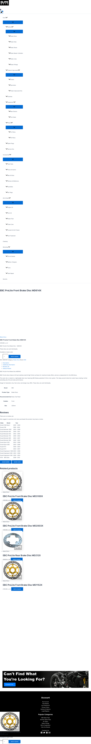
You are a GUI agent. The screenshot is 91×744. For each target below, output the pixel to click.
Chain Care (11, 224)
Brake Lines (13, 59)
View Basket (45, 703)
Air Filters (12, 132)
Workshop (5, 247)
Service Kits (11, 149)
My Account (45, 701)
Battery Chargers (12, 262)
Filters (9, 123)
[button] (7, 18)
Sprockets (13, 85)
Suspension (11, 102)
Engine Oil (10, 207)
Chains (12, 79)
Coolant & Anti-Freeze (13, 230)
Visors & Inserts (12, 169)
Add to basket (14, 356)
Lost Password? (45, 705)
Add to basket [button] (17, 500)
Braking (10, 27)
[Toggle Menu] (13, 22)
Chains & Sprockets (13, 70)
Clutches (10, 96)
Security (5, 279)
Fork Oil (10, 213)
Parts (4, 17)
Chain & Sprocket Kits (16, 91)
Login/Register (45, 711)
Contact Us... (9, 684)
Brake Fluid (11, 218)
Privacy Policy (45, 707)
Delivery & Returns (45, 709)
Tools (9, 267)
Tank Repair (11, 273)
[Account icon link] (0, 10)
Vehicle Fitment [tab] (7, 368)
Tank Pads (10, 164)
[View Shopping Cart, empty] (1, 12)
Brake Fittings (14, 64)
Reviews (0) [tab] (6, 366)
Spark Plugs (11, 143)
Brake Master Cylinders (16, 53)
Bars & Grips (11, 175)
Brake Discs (13, 36)
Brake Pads (13, 42)
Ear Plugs (10, 192)
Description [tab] (6, 363)
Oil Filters (12, 137)
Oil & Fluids (6, 198)
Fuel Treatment (11, 235)
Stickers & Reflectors (13, 181)
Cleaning (5, 241)
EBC (25, 360)
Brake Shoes (13, 47)
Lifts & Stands (11, 256)
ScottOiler (10, 186)
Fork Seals (13, 117)
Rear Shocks (13, 111)
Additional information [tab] (9, 364)
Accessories (6, 154)
